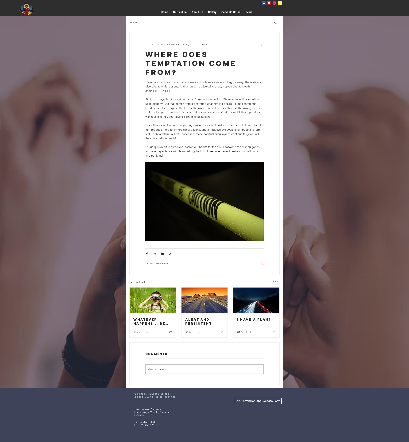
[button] (197, 12)
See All (276, 281)
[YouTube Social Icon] (269, 3)
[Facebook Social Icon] (264, 3)
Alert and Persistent (198, 321)
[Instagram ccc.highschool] (274, 3)
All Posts (133, 22)
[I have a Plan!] (256, 300)
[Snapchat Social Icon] (280, 3)
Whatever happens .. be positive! (149, 321)
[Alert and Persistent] (204, 300)
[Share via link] (170, 253)
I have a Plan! (253, 319)
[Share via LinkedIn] (162, 253)
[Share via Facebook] (146, 253)
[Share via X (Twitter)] (154, 253)
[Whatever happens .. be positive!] (153, 300)
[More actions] (262, 44)
